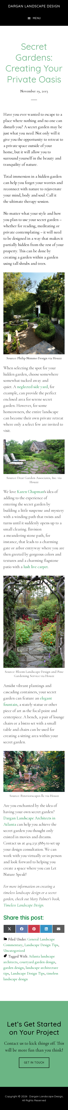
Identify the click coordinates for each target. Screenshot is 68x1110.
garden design (13, 967)
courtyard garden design (37, 962)
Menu (37, 18)
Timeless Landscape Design (23, 905)
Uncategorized (14, 950)
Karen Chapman (30, 491)
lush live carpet (35, 566)
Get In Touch (34, 1062)
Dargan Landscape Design (34, 6)
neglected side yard (32, 386)
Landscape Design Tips (41, 945)
